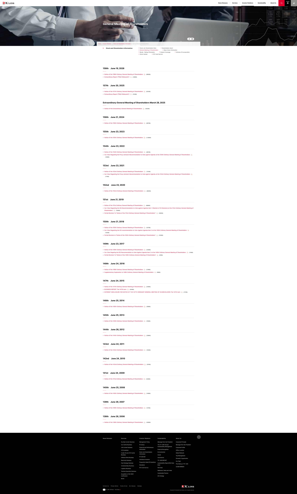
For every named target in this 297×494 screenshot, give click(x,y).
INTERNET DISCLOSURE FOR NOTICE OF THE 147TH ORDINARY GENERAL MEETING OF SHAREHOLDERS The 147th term (142, 292)
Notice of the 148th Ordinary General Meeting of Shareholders (123, 269)
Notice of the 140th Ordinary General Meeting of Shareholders (123, 393)
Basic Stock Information (170, 50)
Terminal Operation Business (128, 471)
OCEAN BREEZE (180, 466)
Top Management (180, 455)
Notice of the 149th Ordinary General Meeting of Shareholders (123, 249)
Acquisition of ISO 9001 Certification (127, 475)
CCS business (124, 450)
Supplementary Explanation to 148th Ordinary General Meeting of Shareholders (129, 272)
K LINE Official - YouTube (112, 489)
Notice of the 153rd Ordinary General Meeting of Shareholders (123, 171)
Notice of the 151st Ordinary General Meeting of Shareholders (123, 205)
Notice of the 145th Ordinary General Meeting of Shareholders (123, 321)
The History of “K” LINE (182, 464)
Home (99, 43)
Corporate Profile (180, 447)
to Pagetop (199, 437)
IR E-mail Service (158, 54)
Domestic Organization (182, 458)
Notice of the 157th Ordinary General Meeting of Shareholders (123, 91)
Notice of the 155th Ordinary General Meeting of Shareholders (123, 137)
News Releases (223, 3)
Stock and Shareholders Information (122, 43)
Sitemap (139, 486)
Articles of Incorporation (183, 52)
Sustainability (262, 3)
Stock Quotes (143, 54)
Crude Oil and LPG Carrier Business (128, 453)
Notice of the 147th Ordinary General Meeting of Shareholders (123, 286)
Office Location (180, 450)
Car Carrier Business (126, 444)
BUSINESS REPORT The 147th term (115, 289)
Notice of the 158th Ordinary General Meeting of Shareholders (123, 74)
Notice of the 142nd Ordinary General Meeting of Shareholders (123, 364)
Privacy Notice (114, 486)
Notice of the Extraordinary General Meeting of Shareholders (123, 108)
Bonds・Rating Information (147, 52)
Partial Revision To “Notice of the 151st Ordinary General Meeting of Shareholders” (130, 213)
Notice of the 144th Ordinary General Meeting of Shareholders (123, 335)
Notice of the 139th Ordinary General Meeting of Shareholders (123, 408)
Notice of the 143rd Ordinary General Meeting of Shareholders (123, 350)
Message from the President (183, 444)
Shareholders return (167, 48)
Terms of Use (123, 486)
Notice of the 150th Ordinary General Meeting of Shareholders (123, 227)
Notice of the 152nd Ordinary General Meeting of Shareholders (123, 191)
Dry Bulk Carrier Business (128, 442)
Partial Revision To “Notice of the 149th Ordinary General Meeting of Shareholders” (130, 255)
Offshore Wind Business (127, 457)
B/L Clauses (132, 486)
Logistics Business (126, 468)
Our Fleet (178, 461)
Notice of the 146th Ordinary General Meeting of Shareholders (123, 306)
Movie (122, 478)
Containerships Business (127, 465)
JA (189, 39)
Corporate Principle (181, 442)
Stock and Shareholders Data (148, 48)
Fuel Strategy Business (127, 463)
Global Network (180, 453)
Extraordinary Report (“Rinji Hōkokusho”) (116, 77)
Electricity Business (126, 460)
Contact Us (294, 1)
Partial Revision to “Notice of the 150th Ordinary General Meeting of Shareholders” (130, 235)
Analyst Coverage (165, 52)
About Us (273, 3)
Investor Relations (107, 43)
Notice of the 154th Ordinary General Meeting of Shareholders (123, 152)
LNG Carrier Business (126, 447)
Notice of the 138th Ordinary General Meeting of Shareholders (123, 422)
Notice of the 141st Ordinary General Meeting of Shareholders (123, 379)
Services (235, 3)
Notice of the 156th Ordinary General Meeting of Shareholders (123, 123)
